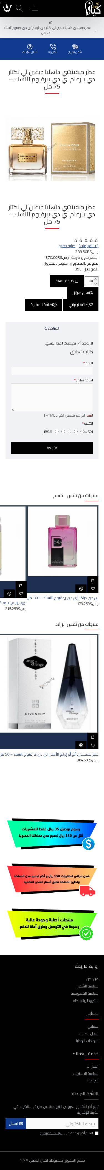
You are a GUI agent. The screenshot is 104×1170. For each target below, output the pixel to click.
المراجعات (52, 328)
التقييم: (88, 423)
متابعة (52, 447)
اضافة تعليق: (84, 380)
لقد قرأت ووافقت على (66, 1133)
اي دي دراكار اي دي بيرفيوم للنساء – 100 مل (62, 597)
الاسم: (89, 363)
